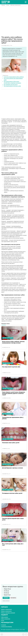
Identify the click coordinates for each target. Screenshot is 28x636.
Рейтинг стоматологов (6, 611)
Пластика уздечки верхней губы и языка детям (13, 519)
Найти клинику (4, 617)
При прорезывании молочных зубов (12, 86)
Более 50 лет (7, 595)
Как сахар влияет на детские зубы (11, 367)
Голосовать (6, 597)
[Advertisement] (14, 20)
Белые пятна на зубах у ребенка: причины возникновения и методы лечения (13, 342)
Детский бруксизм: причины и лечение (12, 468)
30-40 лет (6, 591)
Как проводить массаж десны (11, 84)
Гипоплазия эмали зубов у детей (10, 442)
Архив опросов (6, 600)
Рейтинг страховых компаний (8, 612)
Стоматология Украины (6, 626)
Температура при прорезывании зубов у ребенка (12, 418)
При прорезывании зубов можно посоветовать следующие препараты (12, 82)
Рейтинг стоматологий (6, 609)
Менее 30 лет (7, 589)
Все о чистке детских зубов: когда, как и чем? (12, 544)
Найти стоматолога (5, 618)
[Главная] (6, 1)
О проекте (3, 625)
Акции (2, 620)
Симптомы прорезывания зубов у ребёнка (14, 76)
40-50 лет (6, 593)
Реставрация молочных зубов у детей (12, 493)
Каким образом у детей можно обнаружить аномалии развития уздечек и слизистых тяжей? (13, 393)
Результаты (13, 597)
